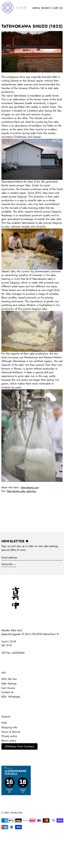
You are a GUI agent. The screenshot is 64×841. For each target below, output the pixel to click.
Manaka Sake (16, 812)
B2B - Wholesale (10, 697)
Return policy (8, 741)
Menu (36, 8)
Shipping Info (9, 727)
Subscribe (7, 564)
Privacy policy (9, 736)
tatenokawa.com (30, 487)
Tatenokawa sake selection (21, 491)
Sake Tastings (9, 683)
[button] (46, 8)
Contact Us (7, 692)
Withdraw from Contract (19, 746)
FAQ (4, 723)
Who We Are (9, 679)
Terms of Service (10, 732)
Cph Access (8, 688)
